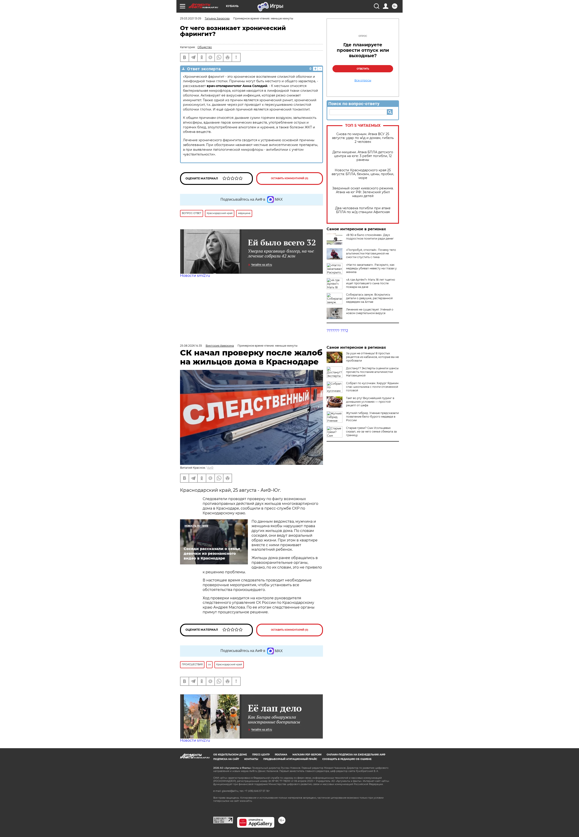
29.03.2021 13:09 (190, 18)
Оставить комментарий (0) (289, 178)
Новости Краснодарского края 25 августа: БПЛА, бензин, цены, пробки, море (363, 174)
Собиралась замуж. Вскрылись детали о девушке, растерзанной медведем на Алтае (369, 298)
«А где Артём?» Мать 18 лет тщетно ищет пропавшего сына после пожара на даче (370, 283)
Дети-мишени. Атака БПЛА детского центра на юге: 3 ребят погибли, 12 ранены (362, 156)
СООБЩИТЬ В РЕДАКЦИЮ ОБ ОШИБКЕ (347, 759)
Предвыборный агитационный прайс (290, 759)
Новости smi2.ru (195, 275)
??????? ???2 (337, 331)
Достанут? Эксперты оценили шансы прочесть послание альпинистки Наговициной (372, 372)
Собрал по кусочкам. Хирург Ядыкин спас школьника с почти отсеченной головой (372, 386)
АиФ (210, 467)
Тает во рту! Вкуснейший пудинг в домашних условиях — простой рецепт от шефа (370, 401)
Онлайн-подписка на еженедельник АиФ (356, 754)
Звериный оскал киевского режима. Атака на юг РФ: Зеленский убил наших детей (363, 192)
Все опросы (362, 80)
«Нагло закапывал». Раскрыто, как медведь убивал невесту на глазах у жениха (371, 268)
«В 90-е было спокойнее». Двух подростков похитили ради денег (370, 236)
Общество (204, 47)
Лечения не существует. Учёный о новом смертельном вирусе (369, 311)
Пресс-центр (261, 754)
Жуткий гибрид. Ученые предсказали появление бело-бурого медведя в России (372, 416)
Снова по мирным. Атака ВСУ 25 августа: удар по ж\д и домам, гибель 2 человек (363, 138)
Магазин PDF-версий (306, 754)
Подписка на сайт (226, 759)
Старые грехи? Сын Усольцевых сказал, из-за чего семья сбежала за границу (371, 431)
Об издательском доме (230, 754)
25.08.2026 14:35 (191, 345)
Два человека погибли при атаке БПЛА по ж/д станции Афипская (363, 210)
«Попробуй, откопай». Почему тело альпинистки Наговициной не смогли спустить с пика (371, 253)
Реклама (281, 754)
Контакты (251, 759)
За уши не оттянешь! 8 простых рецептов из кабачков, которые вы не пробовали (372, 357)
